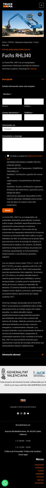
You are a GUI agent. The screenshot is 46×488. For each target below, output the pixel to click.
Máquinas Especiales (23, 42)
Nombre (5, 106)
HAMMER (40, 474)
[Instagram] (21, 413)
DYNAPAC (39, 468)
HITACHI (40, 477)
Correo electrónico (11, 112)
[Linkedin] (25, 413)
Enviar (7, 210)
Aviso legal (23, 454)
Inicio (4, 42)
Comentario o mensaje (12, 136)
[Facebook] (18, 413)
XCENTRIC (39, 483)
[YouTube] (28, 413)
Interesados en (8, 125)
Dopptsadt (39, 465)
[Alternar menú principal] (41, 5)
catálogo (33, 69)
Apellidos (27, 106)
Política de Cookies (32, 451)
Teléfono (28, 112)
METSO (40, 480)
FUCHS (11, 42)
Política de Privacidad (14, 451)
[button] (40, 14)
